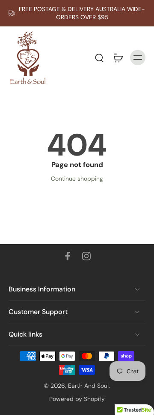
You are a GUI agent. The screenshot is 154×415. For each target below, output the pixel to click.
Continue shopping (77, 178)
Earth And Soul (88, 385)
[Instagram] (86, 256)
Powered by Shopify (77, 399)
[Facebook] (67, 256)
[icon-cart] (118, 57)
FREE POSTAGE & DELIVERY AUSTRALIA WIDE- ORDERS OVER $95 (82, 13)
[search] (99, 57)
